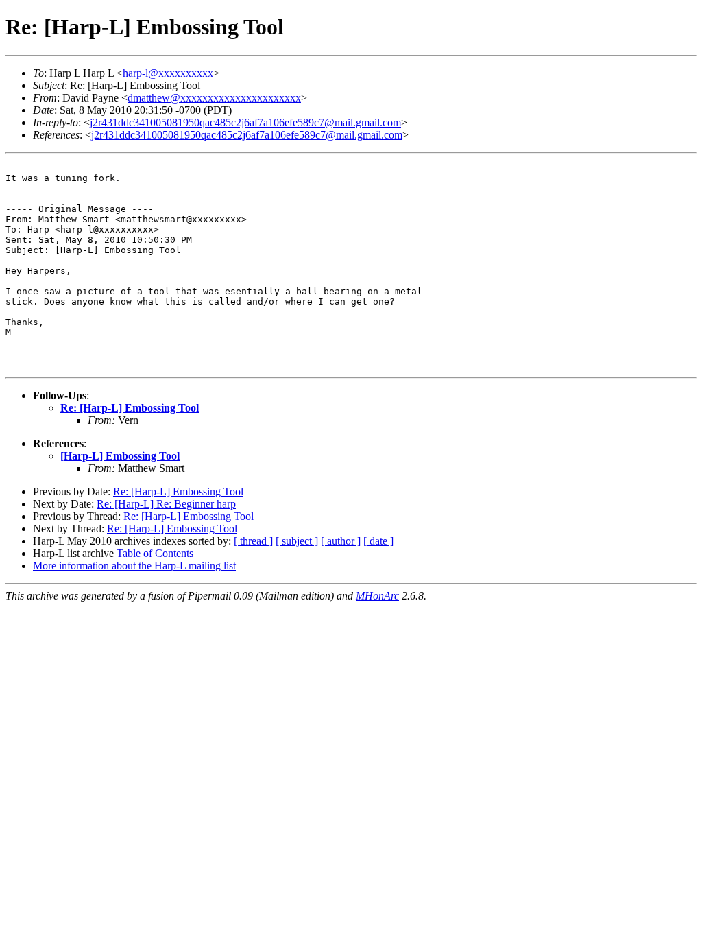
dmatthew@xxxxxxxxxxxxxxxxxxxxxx (214, 98)
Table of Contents (155, 553)
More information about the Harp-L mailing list (134, 565)
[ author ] (341, 541)
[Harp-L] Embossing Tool (120, 456)
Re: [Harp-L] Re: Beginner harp (166, 504)
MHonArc (377, 596)
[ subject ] (297, 541)
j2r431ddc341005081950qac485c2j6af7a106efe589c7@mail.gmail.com (245, 122)
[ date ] (378, 541)
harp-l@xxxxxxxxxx (168, 73)
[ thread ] (253, 541)
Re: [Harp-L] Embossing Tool (129, 408)
